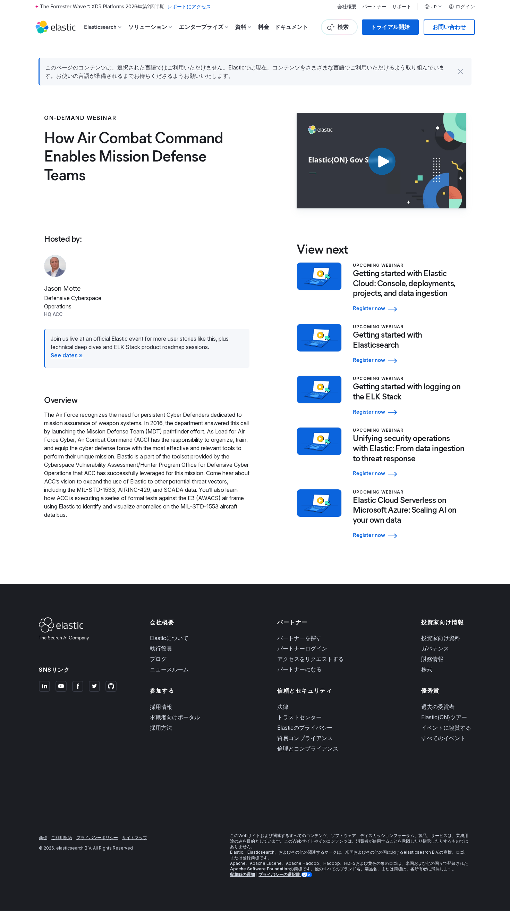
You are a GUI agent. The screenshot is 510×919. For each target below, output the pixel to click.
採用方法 (161, 727)
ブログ (158, 658)
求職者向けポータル (175, 717)
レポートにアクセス (189, 6)
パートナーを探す (299, 638)
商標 (43, 837)
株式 (426, 669)
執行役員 (161, 648)
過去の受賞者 (437, 706)
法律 (282, 706)
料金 (263, 27)
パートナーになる (299, 669)
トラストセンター (299, 717)
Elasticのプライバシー (304, 727)
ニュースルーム (169, 669)
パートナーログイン (302, 648)
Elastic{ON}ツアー (444, 717)
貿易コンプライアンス (305, 738)
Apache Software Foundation (260, 868)
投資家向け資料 (440, 638)
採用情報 (161, 706)
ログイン (465, 6)
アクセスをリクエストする (310, 658)
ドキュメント (291, 27)
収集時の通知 (242, 874)
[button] (460, 71)
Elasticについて (169, 638)
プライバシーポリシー (97, 837)
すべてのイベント (443, 738)
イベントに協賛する (446, 727)
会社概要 (347, 6)
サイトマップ (134, 837)
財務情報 (432, 658)
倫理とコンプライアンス (307, 748)
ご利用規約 (61, 837)
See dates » (67, 355)
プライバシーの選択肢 (279, 874)
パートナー (374, 6)
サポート (401, 6)
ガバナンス (435, 648)
